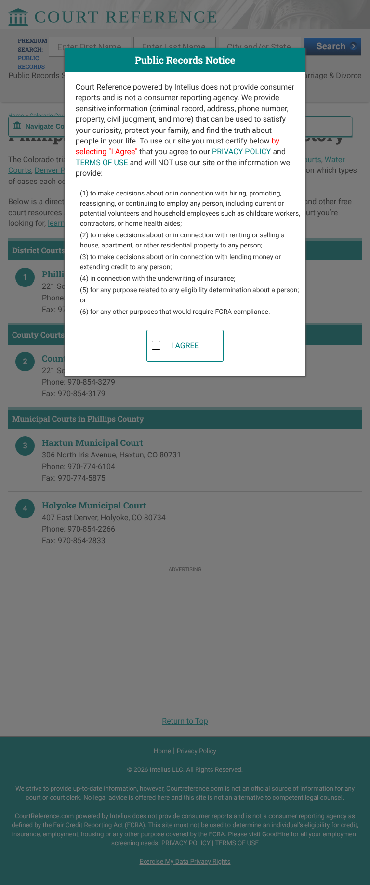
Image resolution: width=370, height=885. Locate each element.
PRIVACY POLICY (241, 151)
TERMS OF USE (102, 162)
